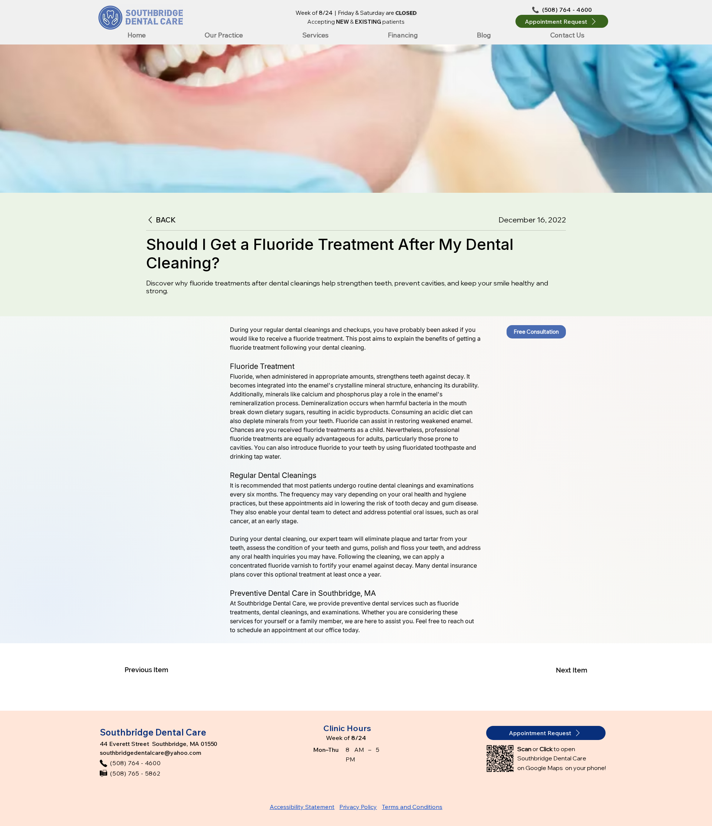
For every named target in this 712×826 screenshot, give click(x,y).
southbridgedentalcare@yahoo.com (150, 752)
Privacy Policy (358, 806)
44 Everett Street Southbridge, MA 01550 (159, 743)
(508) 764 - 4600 (567, 9)
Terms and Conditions (412, 806)
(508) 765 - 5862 (135, 773)
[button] (561, 21)
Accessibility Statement (302, 806)
